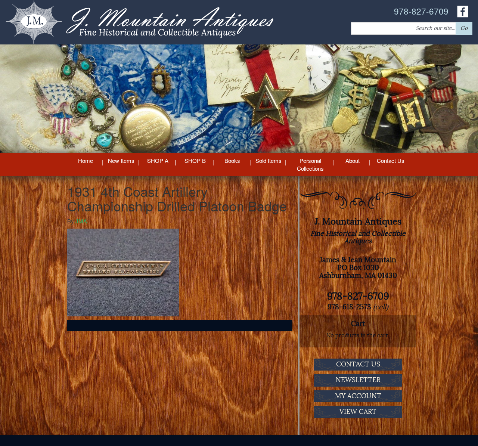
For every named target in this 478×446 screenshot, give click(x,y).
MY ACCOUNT (358, 396)
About (352, 160)
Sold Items (268, 160)
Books (232, 160)
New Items (121, 160)
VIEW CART (357, 412)
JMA (81, 221)
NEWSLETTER (358, 380)
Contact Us (390, 160)
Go (464, 28)
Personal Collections (310, 164)
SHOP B (195, 160)
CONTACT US (358, 364)
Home (85, 160)
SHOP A (157, 160)
